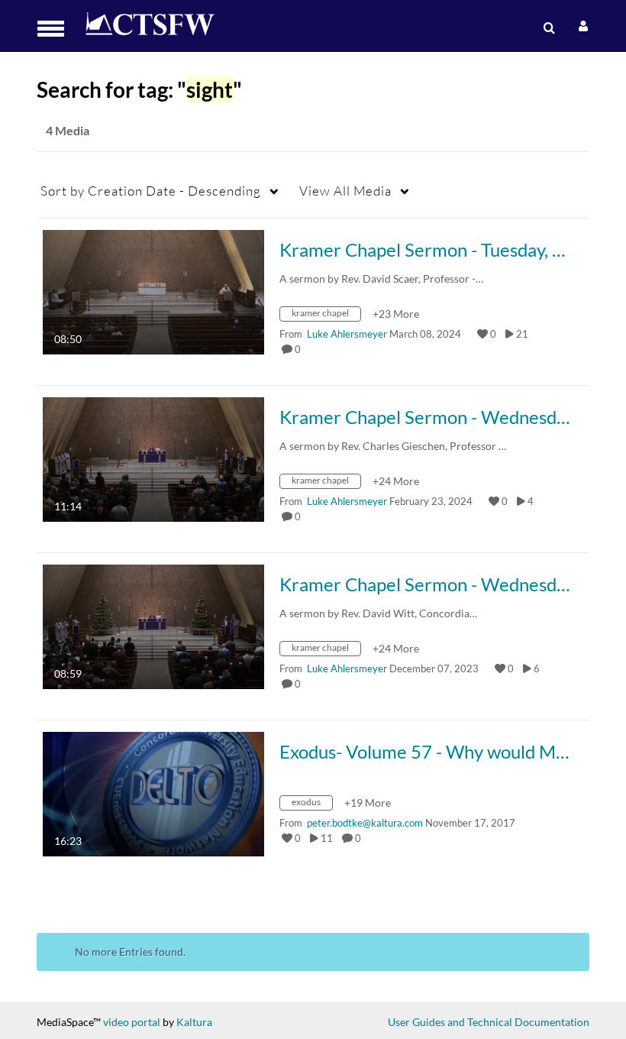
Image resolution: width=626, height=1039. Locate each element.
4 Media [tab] (67, 130)
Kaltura (194, 1021)
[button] (55, 29)
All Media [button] (345, 191)
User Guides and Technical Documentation (488, 1021)
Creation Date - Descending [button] (150, 191)
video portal (131, 1021)
